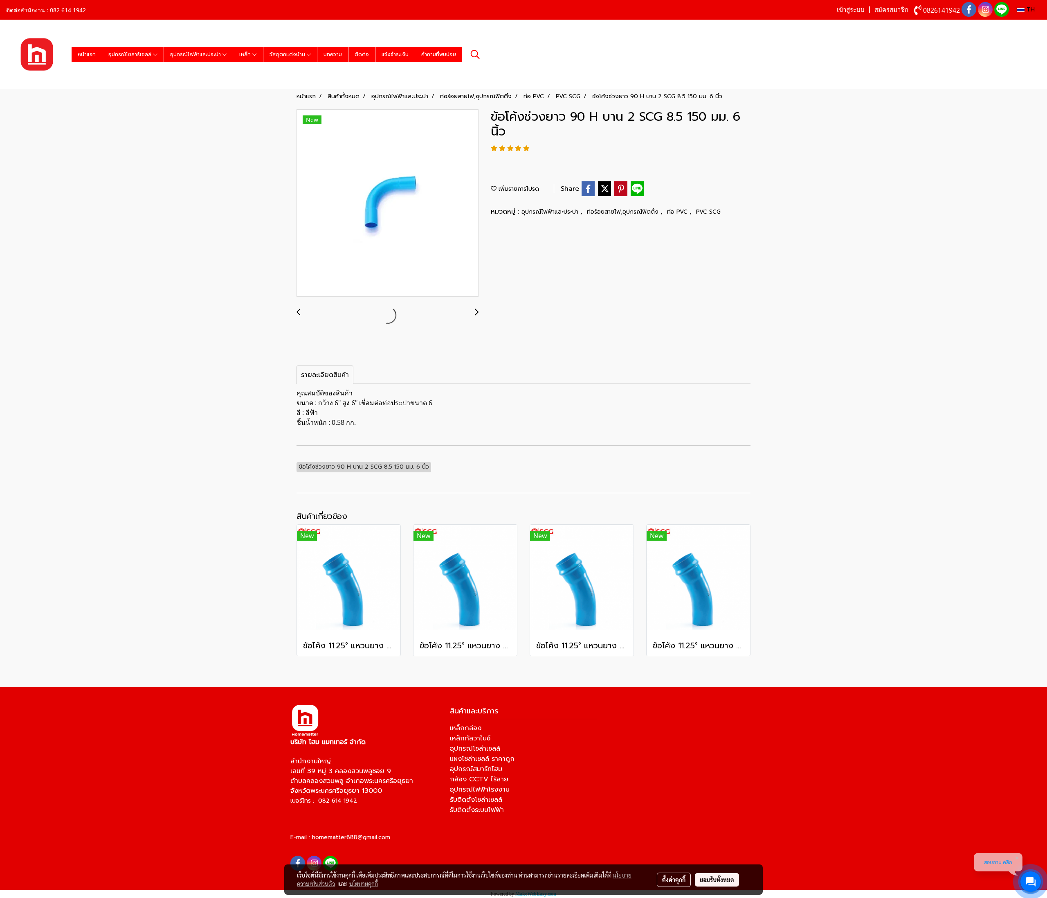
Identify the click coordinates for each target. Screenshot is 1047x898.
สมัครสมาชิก (891, 10)
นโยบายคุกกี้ (363, 883)
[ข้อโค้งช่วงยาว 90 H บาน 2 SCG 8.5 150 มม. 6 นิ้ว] (387, 203)
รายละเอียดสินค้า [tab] (325, 375)
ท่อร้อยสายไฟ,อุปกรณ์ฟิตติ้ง (624, 212)
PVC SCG (708, 212)
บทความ (333, 54)
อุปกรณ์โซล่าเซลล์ (475, 749)
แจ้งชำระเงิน (395, 54)
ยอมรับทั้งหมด (717, 879)
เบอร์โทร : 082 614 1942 (323, 800)
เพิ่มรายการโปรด (518, 189)
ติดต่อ (362, 54)
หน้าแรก (87, 54)
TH (1030, 9)
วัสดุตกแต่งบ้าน (288, 54)
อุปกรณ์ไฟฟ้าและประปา (196, 54)
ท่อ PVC (678, 212)
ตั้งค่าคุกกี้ (673, 879)
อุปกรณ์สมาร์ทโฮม (476, 769)
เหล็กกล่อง (465, 728)
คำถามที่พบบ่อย (438, 54)
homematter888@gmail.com (351, 837)
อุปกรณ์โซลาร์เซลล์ (130, 54)
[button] (475, 54)
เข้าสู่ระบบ (851, 10)
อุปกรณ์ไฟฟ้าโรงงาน (480, 789)
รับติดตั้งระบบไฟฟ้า (477, 810)
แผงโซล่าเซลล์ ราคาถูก (482, 759)
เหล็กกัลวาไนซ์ (470, 738)
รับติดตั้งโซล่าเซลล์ (476, 800)
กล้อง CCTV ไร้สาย (479, 779)
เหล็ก (245, 54)
